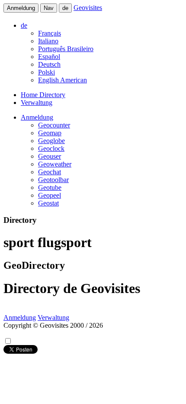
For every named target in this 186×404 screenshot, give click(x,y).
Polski (46, 72)
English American (62, 80)
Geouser (49, 156)
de (65, 8)
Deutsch (49, 64)
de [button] (24, 25)
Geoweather (54, 164)
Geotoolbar (53, 179)
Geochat (49, 172)
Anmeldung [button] (37, 117)
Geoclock (51, 148)
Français (49, 33)
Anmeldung (21, 8)
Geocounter (54, 125)
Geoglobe (51, 140)
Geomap (49, 133)
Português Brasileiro (65, 48)
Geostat (48, 203)
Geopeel (49, 195)
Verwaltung (36, 102)
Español (49, 56)
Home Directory (43, 94)
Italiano (48, 41)
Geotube (49, 187)
